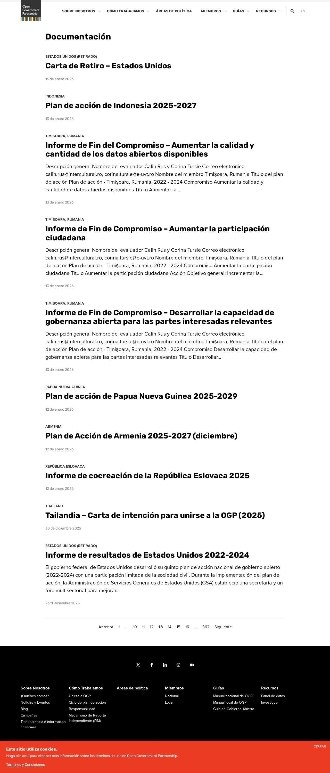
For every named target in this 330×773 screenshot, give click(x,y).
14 (169, 627)
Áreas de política (132, 688)
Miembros (174, 688)
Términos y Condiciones (25, 764)
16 (187, 627)
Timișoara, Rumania (64, 136)
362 (205, 627)
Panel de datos (273, 696)
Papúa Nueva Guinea (65, 387)
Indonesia (55, 96)
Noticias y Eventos (35, 702)
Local (169, 702)
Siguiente (223, 627)
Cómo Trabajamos (86, 688)
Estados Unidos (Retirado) (71, 56)
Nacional (172, 696)
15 (178, 627)
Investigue (269, 702)
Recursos (269, 688)
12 (151, 627)
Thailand (54, 506)
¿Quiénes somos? (35, 696)
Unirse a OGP (80, 696)
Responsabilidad (82, 709)
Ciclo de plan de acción (87, 702)
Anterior (105, 627)
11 (143, 627)
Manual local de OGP (229, 702)
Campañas (29, 715)
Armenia (53, 427)
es (303, 11)
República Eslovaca (65, 466)
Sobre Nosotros (35, 688)
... (126, 627)
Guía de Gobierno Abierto (233, 709)
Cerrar (320, 746)
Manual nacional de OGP (232, 696)
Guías (218, 688)
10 (135, 627)
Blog (24, 709)
